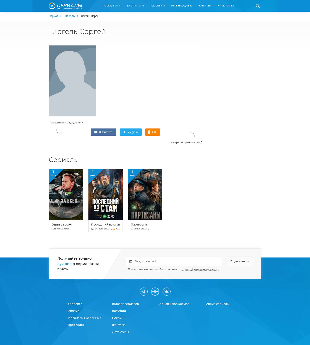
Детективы (120, 332)
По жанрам (111, 5)
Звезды (70, 16)
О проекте (74, 304)
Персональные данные (83, 318)
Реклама (72, 311)
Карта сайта (75, 325)
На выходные (181, 5)
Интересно (225, 5)
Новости (204, 5)
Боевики (118, 318)
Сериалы (55, 16)
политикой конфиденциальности (200, 269)
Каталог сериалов (125, 304)
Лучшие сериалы (216, 304)
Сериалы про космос (173, 304)
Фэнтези (118, 325)
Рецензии (157, 5)
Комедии (119, 311)
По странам (135, 5)
